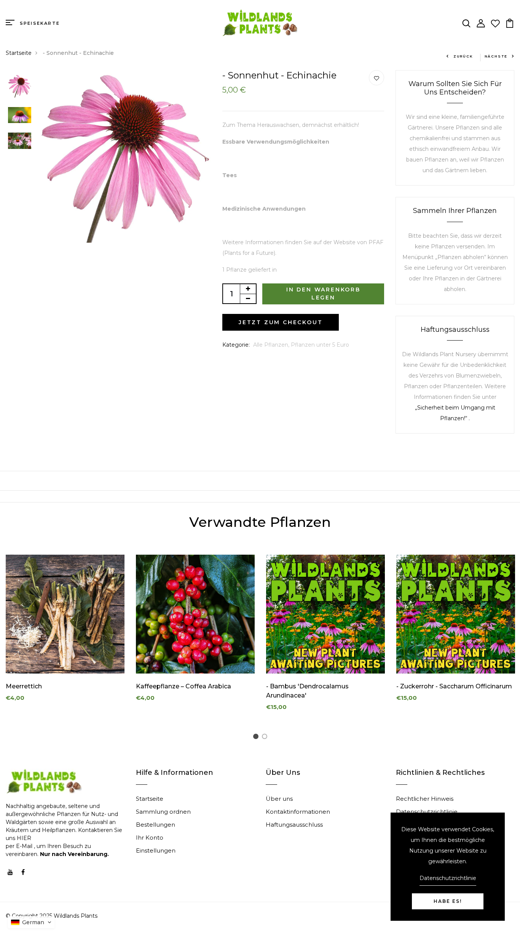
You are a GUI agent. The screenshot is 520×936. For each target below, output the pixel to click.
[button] (255, 736)
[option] (19, 86)
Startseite (19, 53)
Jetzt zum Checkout (280, 322)
